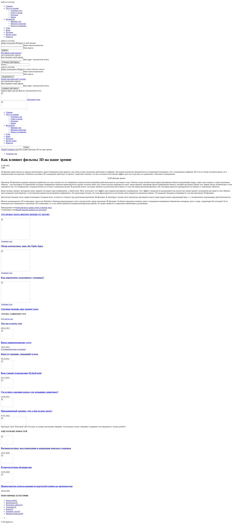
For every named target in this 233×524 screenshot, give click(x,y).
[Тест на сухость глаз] (7, 319)
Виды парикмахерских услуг (16, 342)
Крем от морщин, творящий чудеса (19, 354)
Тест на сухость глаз (11, 323)
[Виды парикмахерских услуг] (7, 338)
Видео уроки (11, 34)
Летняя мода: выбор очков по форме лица (34, 208)
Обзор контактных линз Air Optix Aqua (22, 246)
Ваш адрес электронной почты (36, 59)
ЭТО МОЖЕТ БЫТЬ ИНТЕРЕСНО (17, 214)
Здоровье (11, 507)
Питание (9, 32)
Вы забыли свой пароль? (11, 53)
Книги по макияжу (18, 26)
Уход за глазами (12, 8)
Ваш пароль (28, 48)
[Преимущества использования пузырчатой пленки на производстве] (7, 482)
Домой (4, 150)
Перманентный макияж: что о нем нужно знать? (26, 411)
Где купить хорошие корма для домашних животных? (29, 392)
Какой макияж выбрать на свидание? (31, 210)
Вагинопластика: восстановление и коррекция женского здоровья (36, 448)
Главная (9, 6)
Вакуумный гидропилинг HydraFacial (21, 373)
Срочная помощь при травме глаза (19, 309)
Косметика (10, 19)
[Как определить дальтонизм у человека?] (15, 271)
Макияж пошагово (18, 24)
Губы (8, 28)
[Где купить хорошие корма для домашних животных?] (7, 387)
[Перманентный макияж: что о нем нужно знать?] (7, 406)
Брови (13, 17)
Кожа (8, 30)
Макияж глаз (16, 21)
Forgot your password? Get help (13, 79)
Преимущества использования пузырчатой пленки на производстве (37, 486)
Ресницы (14, 15)
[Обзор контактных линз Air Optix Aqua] (15, 239)
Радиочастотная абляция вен (16, 467)
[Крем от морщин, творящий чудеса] (13, 349)
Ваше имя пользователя (33, 45)
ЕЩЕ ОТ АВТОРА (41, 214)
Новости (9, 37)
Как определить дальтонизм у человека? (22, 277)
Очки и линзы (16, 13)
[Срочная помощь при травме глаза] (15, 302)
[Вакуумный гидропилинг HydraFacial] (7, 368)
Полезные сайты (14, 505)
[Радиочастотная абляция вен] (7, 463)
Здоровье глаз (16, 10)
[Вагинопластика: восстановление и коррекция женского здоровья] (7, 444)
